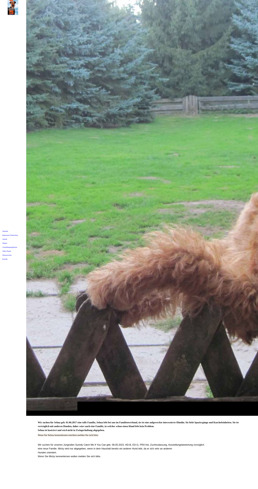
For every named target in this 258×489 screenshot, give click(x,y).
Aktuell (4, 239)
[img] (142, 208)
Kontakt (4, 259)
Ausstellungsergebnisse (9, 247)
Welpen (4, 243)
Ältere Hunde (6, 251)
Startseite (5, 231)
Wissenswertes (7, 255)
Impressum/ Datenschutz (10, 235)
